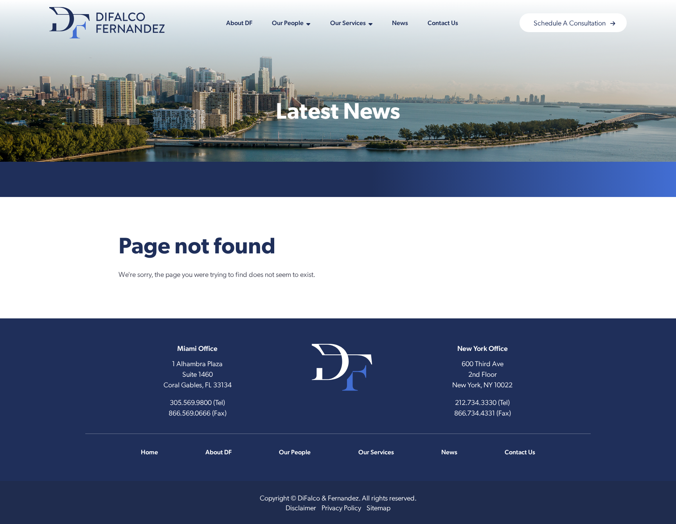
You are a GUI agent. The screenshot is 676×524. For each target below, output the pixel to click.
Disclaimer (301, 507)
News (400, 22)
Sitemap (378, 507)
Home (149, 452)
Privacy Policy (341, 507)
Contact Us (443, 22)
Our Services (348, 22)
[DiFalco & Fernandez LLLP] (107, 21)
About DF (239, 22)
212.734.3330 (475, 402)
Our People (288, 22)
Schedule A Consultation (570, 22)
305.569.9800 (191, 402)
